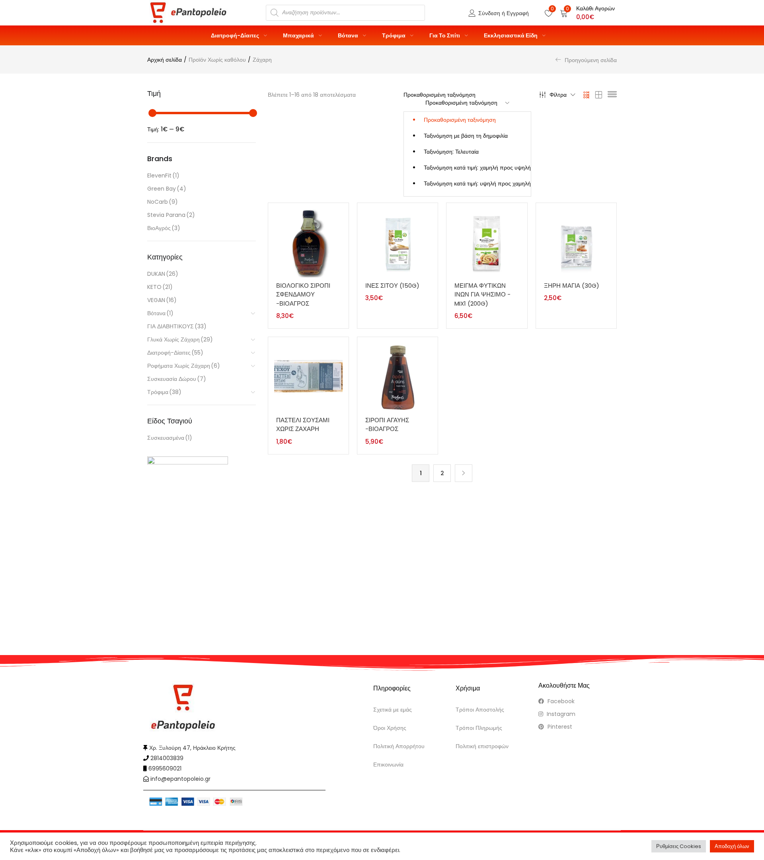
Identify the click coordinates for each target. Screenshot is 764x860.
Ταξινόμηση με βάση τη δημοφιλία (466, 136)
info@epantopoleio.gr (180, 779)
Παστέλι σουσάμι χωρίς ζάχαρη (302, 424)
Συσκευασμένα (169, 438)
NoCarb (162, 202)
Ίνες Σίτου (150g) (392, 285)
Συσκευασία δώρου (176, 379)
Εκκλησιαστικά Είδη (511, 35)
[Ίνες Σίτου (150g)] (397, 243)
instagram (560, 714)
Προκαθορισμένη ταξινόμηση (460, 120)
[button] (587, 12)
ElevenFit (163, 175)
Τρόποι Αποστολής (480, 710)
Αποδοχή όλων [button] (732, 846)
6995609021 (164, 768)
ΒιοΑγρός (163, 228)
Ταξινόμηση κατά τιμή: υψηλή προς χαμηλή (477, 183)
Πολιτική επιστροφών (482, 746)
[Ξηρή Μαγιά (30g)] (576, 243)
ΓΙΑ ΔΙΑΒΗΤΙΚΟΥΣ (177, 326)
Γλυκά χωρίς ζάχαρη (180, 339)
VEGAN (162, 300)
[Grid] (586, 95)
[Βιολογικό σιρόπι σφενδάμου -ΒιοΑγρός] (308, 243)
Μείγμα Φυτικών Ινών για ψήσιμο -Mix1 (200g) (482, 294)
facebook (560, 701)
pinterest (559, 727)
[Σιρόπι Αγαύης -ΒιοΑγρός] (397, 377)
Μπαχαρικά (299, 35)
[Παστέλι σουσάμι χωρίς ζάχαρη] (308, 377)
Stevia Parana (171, 215)
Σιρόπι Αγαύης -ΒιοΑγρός (387, 424)
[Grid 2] (599, 95)
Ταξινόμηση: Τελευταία (451, 152)
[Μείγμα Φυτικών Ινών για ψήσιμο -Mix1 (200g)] (486, 243)
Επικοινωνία (388, 764)
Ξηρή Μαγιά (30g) (571, 285)
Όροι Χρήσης (389, 728)
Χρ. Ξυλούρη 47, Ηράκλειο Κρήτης (192, 748)
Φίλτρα (558, 95)
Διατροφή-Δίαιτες (235, 35)
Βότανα (348, 35)
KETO (160, 287)
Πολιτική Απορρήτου (399, 746)
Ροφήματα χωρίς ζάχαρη (183, 366)
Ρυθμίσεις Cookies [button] (678, 846)
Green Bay (166, 189)
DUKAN (162, 274)
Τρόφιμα (394, 35)
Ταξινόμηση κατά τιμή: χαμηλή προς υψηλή (477, 168)
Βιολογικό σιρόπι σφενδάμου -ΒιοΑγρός (303, 294)
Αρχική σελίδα (164, 60)
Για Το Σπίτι (445, 35)
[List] (612, 95)
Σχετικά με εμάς (392, 710)
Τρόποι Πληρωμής (479, 728)
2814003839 (166, 758)
